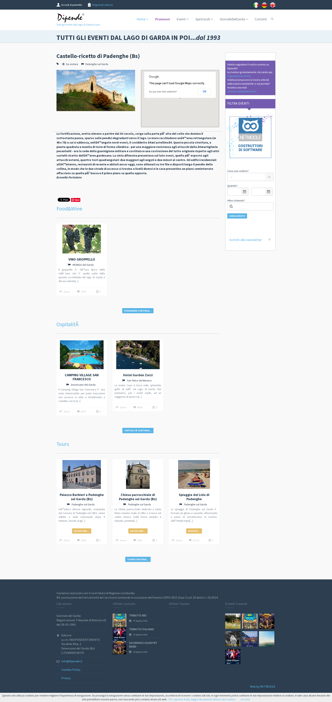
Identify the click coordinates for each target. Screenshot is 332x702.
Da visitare (72, 64)
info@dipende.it (71, 661)
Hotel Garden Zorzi (138, 375)
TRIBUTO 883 (137, 615)
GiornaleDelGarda (232, 19)
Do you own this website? (163, 91)
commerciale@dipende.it (241, 91)
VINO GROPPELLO (81, 259)
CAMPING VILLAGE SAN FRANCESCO (82, 377)
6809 (139, 407)
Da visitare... (81, 531)
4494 (83, 540)
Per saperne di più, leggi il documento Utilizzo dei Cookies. (202, 699)
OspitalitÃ (68, 324)
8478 (83, 411)
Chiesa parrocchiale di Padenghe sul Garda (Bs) (138, 496)
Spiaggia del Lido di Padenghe (194, 496)
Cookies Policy (70, 669)
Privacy (66, 678)
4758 (83, 291)
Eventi (181, 19)
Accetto (245, 699)
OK (204, 91)
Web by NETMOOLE (263, 686)
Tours (62, 444)
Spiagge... (194, 531)
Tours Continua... (138, 559)
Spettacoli (202, 19)
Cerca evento (237, 215)
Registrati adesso (102, 5)
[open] (244, 192)
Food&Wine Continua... (138, 310)
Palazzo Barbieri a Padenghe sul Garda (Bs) (82, 496)
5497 (139, 540)
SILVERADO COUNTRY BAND (143, 644)
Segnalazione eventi (239, 76)
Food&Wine (69, 208)
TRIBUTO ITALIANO (141, 629)
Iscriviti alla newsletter (245, 240)
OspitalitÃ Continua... (138, 430)
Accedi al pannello (71, 5)
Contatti (261, 19)
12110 (196, 540)
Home (141, 19)
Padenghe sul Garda (96, 64)
